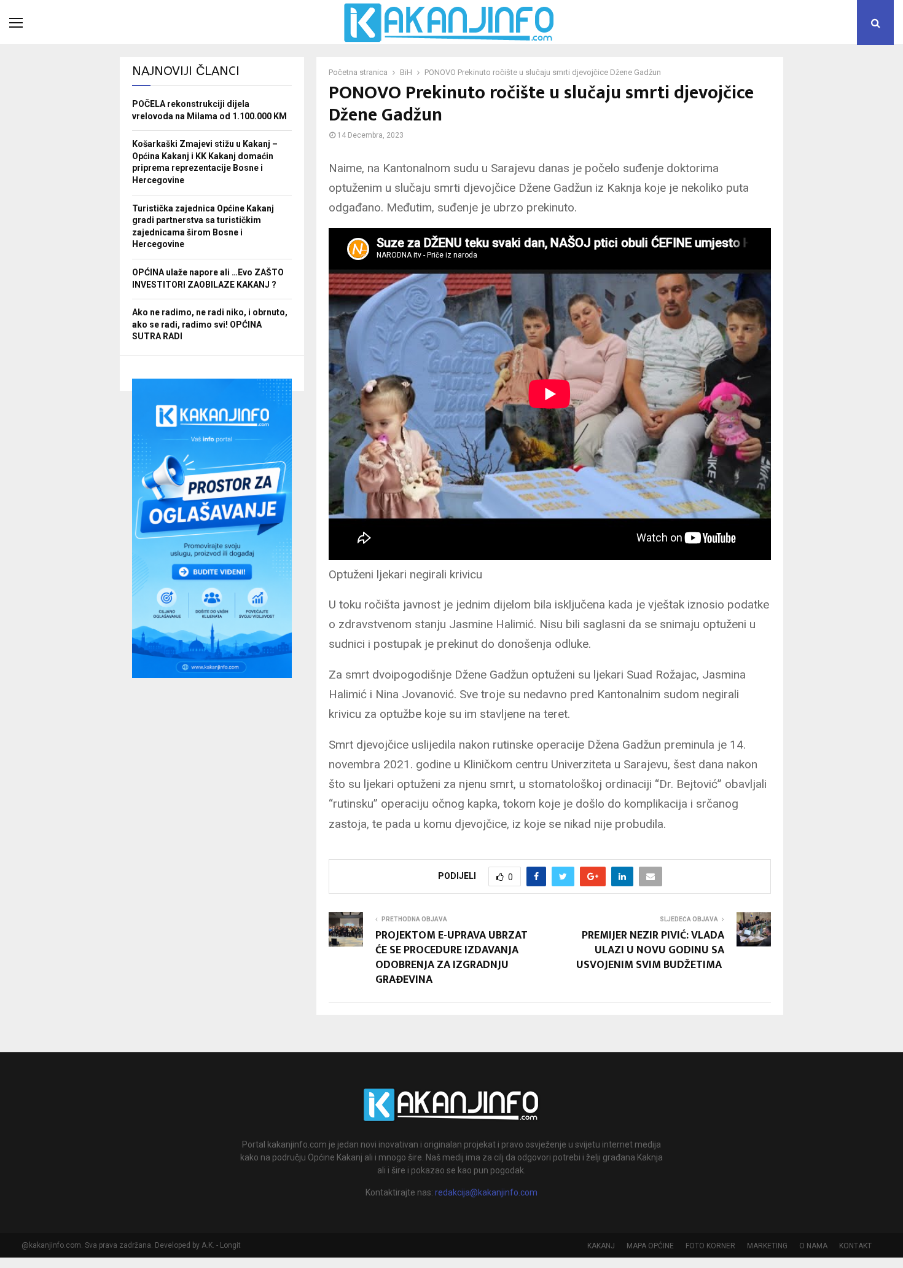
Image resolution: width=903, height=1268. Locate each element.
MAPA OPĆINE (650, 1246)
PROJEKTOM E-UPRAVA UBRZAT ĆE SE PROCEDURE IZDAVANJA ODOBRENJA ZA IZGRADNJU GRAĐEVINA (451, 957)
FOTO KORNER (710, 1246)
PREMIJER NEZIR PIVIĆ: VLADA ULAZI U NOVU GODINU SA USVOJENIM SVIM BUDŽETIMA (650, 950)
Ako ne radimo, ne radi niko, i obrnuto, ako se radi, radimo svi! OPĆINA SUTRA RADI (209, 324)
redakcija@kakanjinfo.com (486, 1192)
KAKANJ (601, 1246)
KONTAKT (855, 1246)
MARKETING (767, 1246)
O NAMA (813, 1246)
